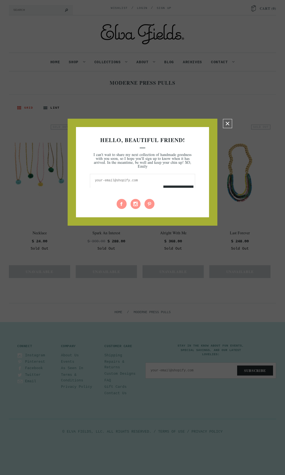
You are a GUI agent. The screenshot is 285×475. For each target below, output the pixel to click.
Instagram (136, 204)
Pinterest (149, 204)
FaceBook (122, 204)
